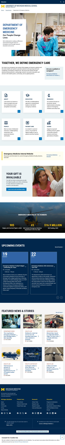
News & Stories (4, 410)
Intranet (48, 410)
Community (3, 406)
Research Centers (36, 406)
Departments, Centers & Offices (53, 406)
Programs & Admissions (52, 402)
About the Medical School (52, 408)
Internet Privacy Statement (21, 442)
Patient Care (20, 399)
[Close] (62, 437)
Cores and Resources (36, 408)
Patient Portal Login (21, 406)
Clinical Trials (35, 402)
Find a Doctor (20, 402)
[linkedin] (38, 413)
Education (49, 399)
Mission (3, 404)
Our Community (50, 404)
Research (34, 399)
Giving (2, 408)
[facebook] (2, 413)
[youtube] (10, 413)
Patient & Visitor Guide (22, 404)
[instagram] (4, 413)
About (2, 402)
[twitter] (7, 413)
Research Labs (35, 404)
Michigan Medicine (6, 399)
